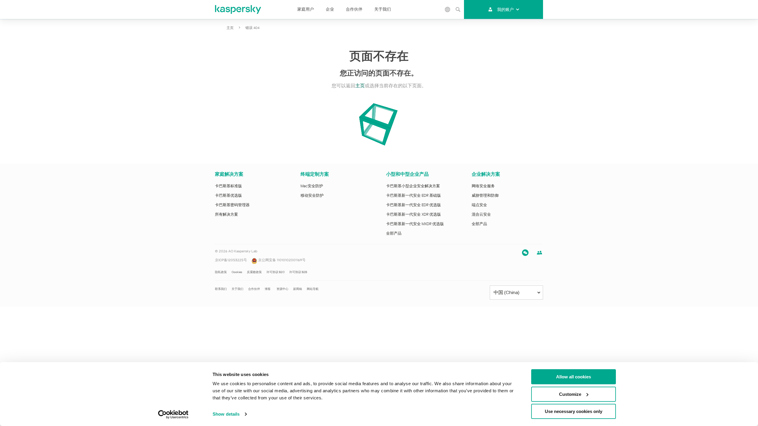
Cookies (237, 272)
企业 (330, 9)
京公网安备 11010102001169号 (281, 260)
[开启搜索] (458, 9)
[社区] (539, 252)
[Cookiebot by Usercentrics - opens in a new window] (173, 414)
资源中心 (282, 289)
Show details (226, 414)
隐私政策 (221, 272)
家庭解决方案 (229, 174)
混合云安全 (481, 214)
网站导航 (313, 289)
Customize (570, 394)
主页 (230, 28)
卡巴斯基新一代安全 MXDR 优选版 (415, 224)
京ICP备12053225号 (231, 260)
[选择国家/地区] (447, 9)
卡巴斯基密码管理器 (232, 205)
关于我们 (382, 9)
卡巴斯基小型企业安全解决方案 (413, 186)
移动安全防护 (312, 195)
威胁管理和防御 (485, 195)
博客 (268, 289)
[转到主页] (238, 9)
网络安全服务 (483, 186)
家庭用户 (305, 9)
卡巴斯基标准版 (228, 186)
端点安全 (479, 205)
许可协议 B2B (298, 272)
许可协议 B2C (275, 272)
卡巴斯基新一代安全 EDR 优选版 (413, 205)
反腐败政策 (254, 272)
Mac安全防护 (312, 186)
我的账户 (505, 9)
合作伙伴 (354, 9)
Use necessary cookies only (573, 411)
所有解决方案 (226, 214)
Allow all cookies (573, 376)
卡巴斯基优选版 (228, 195)
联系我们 (221, 289)
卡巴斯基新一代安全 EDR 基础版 (413, 195)
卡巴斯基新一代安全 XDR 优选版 (413, 214)
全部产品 (394, 233)
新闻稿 (297, 289)
